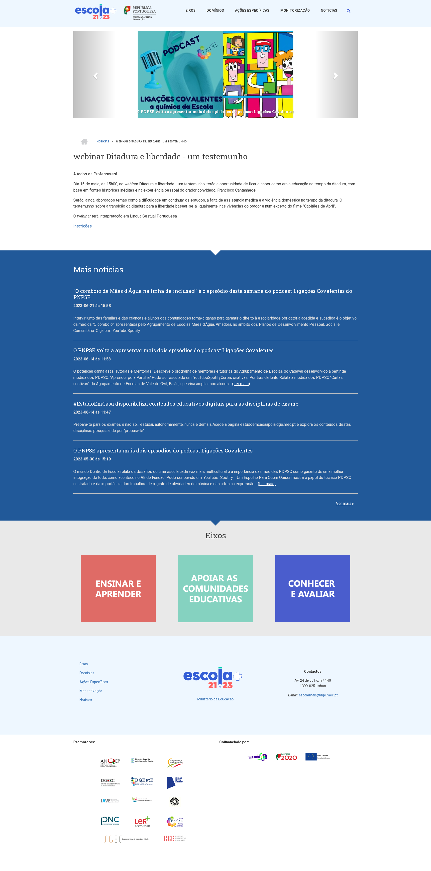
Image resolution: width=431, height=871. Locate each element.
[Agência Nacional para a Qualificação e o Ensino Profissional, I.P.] (110, 763)
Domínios (215, 10)
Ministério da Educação (215, 699)
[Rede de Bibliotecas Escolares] (175, 838)
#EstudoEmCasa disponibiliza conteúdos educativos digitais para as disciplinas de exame (185, 404)
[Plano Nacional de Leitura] (142, 821)
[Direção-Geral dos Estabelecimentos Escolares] (142, 781)
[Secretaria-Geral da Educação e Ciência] (126, 839)
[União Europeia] (317, 757)
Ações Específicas (252, 10)
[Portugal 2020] (286, 757)
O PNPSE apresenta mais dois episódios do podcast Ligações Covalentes (163, 450)
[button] (94, 74)
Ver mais (343, 503)
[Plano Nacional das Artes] (175, 802)
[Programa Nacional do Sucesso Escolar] (175, 821)
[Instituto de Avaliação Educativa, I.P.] (110, 801)
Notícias (329, 10)
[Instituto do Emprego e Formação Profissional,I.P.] (142, 800)
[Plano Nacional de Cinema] (110, 821)
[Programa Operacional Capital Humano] (257, 757)
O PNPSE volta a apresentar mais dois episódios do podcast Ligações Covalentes (215, 111)
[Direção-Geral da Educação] (175, 763)
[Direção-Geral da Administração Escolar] (142, 760)
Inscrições (82, 226)
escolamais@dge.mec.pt (318, 695)
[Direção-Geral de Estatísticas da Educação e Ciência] (110, 782)
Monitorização (295, 10)
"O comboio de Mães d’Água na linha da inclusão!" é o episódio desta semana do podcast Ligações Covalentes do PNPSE (212, 294)
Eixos (191, 10)
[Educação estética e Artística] (175, 783)
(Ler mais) (241, 383)
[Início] (117, 12)
